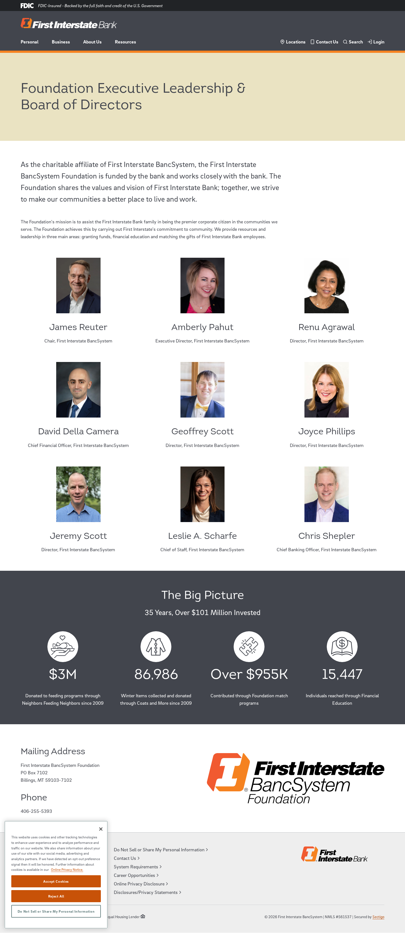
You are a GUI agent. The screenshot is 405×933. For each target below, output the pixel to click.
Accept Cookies (56, 881)
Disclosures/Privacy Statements (146, 892)
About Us (92, 42)
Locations (296, 42)
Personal (30, 42)
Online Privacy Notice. (67, 869)
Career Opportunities (134, 875)
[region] (56, 875)
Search (356, 42)
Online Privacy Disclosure (139, 884)
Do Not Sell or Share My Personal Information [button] (159, 849)
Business (61, 42)
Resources (125, 42)
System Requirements (136, 866)
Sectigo (378, 916)
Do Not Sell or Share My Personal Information (56, 911)
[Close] (101, 829)
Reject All (56, 896)
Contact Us (327, 42)
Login (378, 42)
